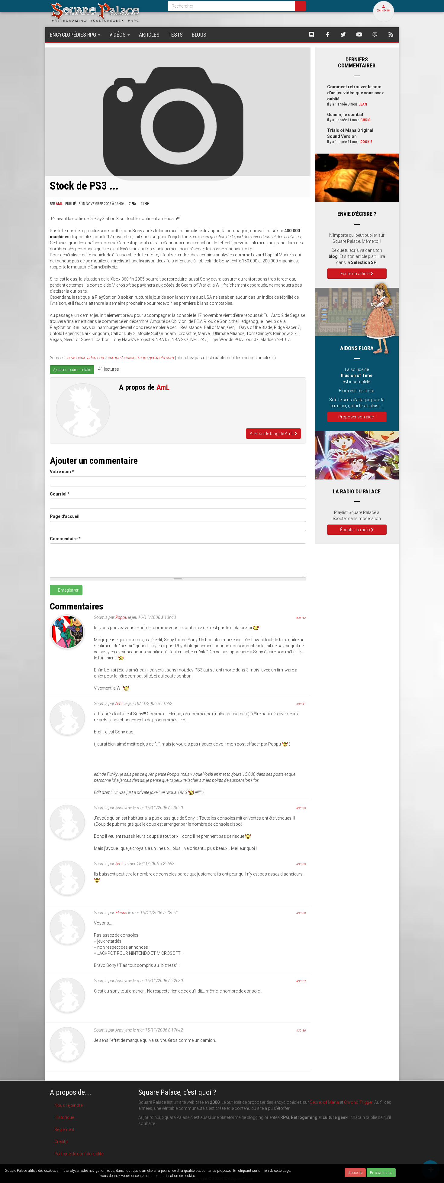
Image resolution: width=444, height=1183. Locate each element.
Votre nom (62, 471)
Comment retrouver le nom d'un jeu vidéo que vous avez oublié (355, 92)
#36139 (301, 864)
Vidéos (118, 34)
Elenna (121, 912)
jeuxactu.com (162, 357)
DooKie (366, 142)
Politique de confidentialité (78, 1153)
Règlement (64, 1129)
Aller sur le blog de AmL (272, 433)
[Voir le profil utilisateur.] (83, 410)
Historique (64, 1117)
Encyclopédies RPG (73, 34)
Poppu (121, 617)
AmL (59, 204)
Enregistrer (68, 590)
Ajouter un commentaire (72, 370)
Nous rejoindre (68, 1105)
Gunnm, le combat (345, 114)
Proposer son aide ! (356, 416)
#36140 (301, 808)
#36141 (301, 704)
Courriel (59, 494)
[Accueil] (104, 12)
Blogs (199, 34)
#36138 (301, 913)
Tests (176, 34)
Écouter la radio (355, 529)
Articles (149, 34)
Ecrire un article (355, 273)
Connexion (384, 10)
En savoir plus (381, 1173)
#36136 (301, 1030)
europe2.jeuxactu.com (128, 357)
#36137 (301, 981)
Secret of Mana (324, 1102)
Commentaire (65, 538)
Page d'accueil (64, 516)
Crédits (61, 1141)
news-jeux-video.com (86, 357)
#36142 (301, 617)
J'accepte (355, 1173)
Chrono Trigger (358, 1102)
